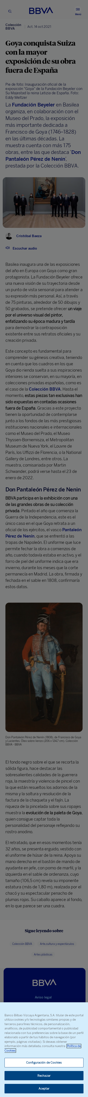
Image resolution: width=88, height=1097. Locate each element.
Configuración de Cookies (44, 1062)
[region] (44, 1049)
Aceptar (44, 1088)
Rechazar (44, 1075)
